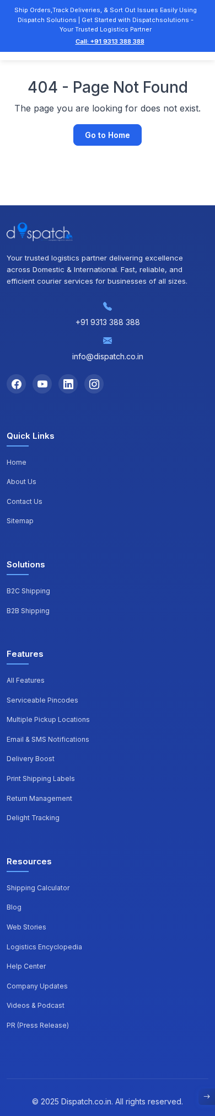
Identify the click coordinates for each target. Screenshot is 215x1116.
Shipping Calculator (38, 888)
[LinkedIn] (68, 384)
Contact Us (24, 501)
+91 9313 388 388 (108, 322)
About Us (21, 481)
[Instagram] (94, 384)
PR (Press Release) (38, 1025)
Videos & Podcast (35, 1005)
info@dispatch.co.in (107, 356)
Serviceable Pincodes (42, 700)
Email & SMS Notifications (48, 739)
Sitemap (20, 521)
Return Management (39, 798)
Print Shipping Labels (41, 778)
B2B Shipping (28, 611)
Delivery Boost (31, 758)
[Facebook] (16, 384)
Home (16, 462)
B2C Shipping (28, 591)
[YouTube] (42, 384)
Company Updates (37, 986)
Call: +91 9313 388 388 (110, 41)
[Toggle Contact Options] (206, 1096)
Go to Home (107, 135)
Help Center (26, 966)
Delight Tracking (33, 818)
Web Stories (26, 927)
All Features (26, 680)
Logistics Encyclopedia (44, 947)
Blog (14, 907)
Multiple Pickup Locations (48, 719)
